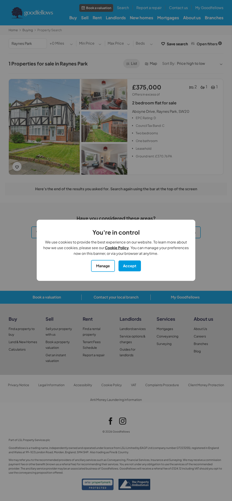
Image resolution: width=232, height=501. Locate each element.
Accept (129, 265)
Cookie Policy (117, 247)
